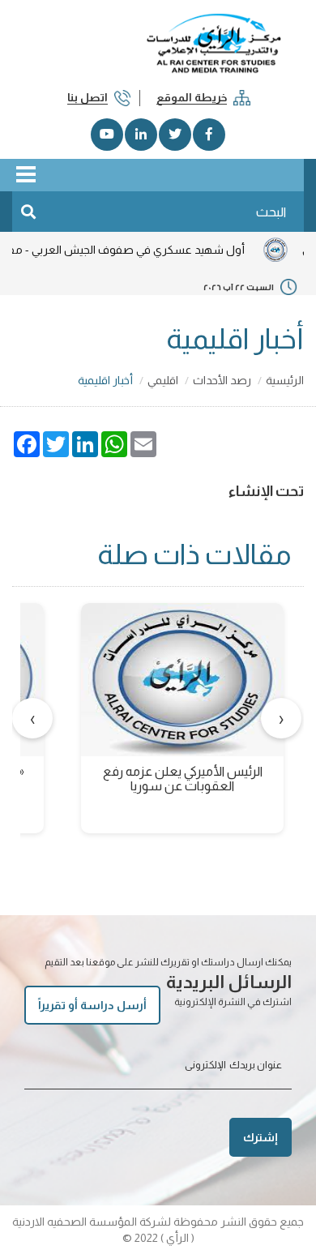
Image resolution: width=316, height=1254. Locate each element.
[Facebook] (209, 134)
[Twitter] (175, 134)
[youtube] (107, 134)
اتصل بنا (87, 97)
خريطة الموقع (191, 97)
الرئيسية (285, 380)
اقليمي (162, 380)
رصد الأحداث (222, 380)
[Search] (28, 211)
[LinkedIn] (141, 134)
